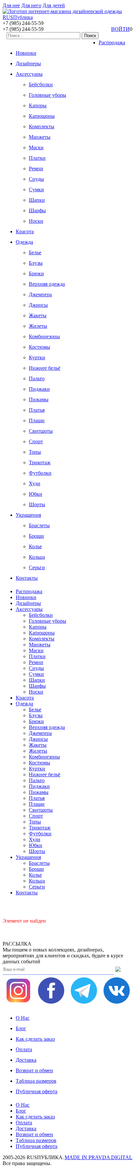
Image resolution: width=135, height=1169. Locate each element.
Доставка (26, 1060)
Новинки (26, 53)
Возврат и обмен (34, 1070)
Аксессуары (29, 74)
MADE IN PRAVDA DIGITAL (98, 1157)
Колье (35, 546)
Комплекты (41, 126)
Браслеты (39, 525)
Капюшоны (42, 116)
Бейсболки (41, 84)
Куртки (37, 357)
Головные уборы (47, 95)
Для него (31, 5)
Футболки (40, 473)
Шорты (37, 504)
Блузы (36, 263)
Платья (37, 410)
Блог (21, 1028)
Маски (36, 147)
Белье (35, 252)
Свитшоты (41, 431)
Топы (35, 452)
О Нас (22, 1018)
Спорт (36, 441)
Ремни (36, 168)
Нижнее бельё (44, 368)
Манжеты (39, 137)
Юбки (35, 494)
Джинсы (38, 305)
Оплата (24, 1049)
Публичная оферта (36, 1091)
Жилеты (38, 326)
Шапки (37, 200)
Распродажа (112, 42)
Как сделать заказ (35, 1039)
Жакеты (38, 315)
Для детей (54, 5)
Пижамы (38, 399)
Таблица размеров (36, 1081)
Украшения (28, 515)
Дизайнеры (28, 63)
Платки (37, 158)
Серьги (37, 567)
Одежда (24, 242)
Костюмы (39, 347)
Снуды (36, 179)
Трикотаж (39, 462)
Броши (36, 536)
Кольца (37, 557)
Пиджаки (39, 389)
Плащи (37, 420)
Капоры (38, 105)
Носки (36, 221)
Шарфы (37, 210)
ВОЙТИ (120, 29)
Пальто (37, 378)
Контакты (27, 578)
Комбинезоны (44, 336)
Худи (34, 483)
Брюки (36, 273)
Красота (25, 231)
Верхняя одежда (47, 284)
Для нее (11, 5)
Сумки (36, 189)
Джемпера (40, 294)
